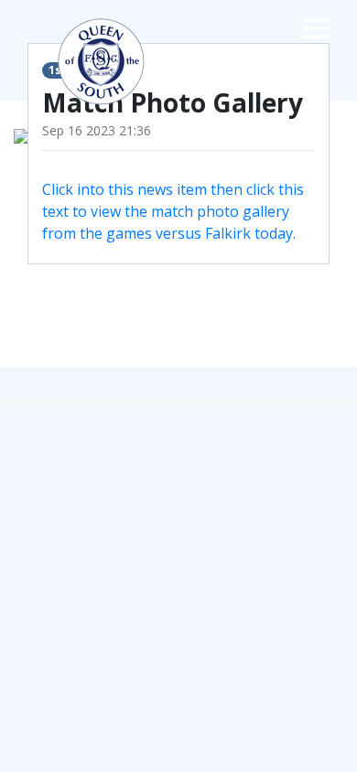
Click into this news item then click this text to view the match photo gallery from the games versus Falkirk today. (173, 211)
